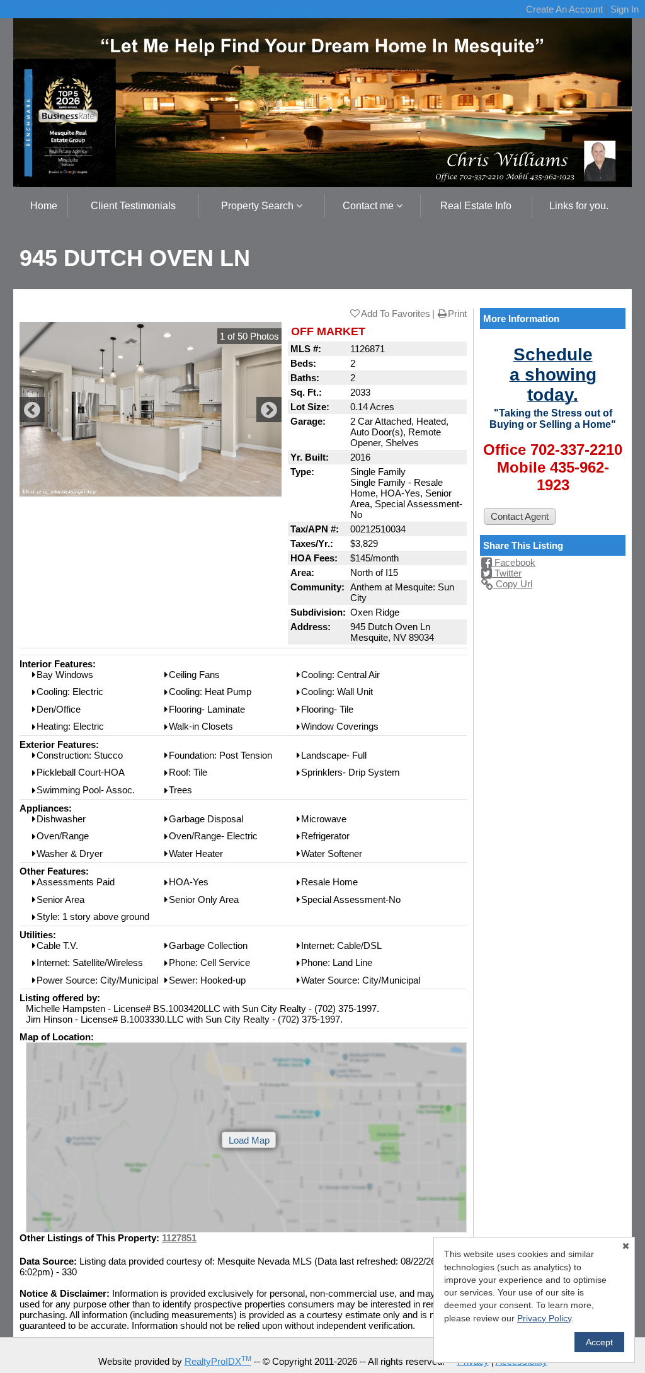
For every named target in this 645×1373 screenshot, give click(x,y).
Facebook (513, 562)
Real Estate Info (475, 205)
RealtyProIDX (218, 1361)
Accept (599, 1342)
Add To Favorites (395, 313)
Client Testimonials (133, 205)
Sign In (624, 9)
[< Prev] (32, 409)
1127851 (179, 1237)
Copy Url (512, 583)
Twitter (507, 573)
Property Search (258, 205)
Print (457, 313)
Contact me (369, 205)
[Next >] (269, 409)
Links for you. (578, 205)
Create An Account (564, 9)
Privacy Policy (544, 1318)
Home (43, 205)
